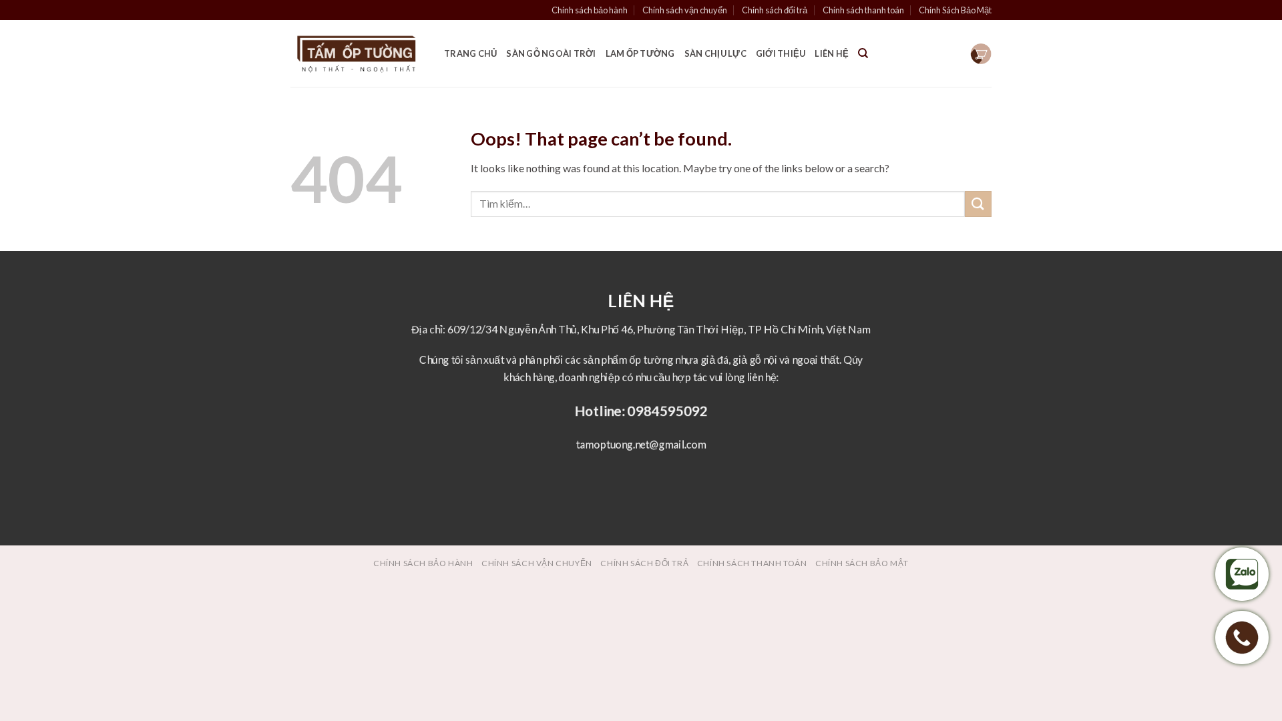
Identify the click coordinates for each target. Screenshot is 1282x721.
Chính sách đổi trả (774, 10)
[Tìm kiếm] (863, 53)
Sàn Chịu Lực (715, 53)
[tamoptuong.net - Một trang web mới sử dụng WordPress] (357, 54)
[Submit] (978, 204)
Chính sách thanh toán (863, 10)
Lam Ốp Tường (640, 53)
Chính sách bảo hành (590, 10)
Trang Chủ (470, 53)
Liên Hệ (832, 53)
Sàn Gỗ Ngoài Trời (551, 53)
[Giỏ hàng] (981, 54)
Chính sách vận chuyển (684, 10)
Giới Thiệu (781, 53)
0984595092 (668, 410)
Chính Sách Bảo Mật (955, 10)
